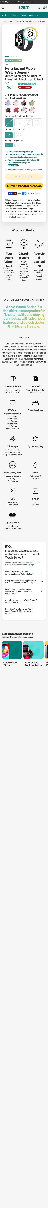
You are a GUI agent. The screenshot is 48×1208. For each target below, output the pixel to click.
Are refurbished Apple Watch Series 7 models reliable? (21, 601)
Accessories (34, 15)
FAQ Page (30, 565)
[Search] (39, 8)
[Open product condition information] (32, 116)
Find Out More (13, 165)
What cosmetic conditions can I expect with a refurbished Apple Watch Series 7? (18, 591)
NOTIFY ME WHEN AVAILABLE (25, 185)
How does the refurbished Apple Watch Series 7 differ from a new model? (19, 611)
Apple (4, 15)
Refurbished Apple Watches (24, 21)
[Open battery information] (22, 141)
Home (4, 21)
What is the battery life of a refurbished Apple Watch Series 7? (19, 573)
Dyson (23, 15)
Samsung (14, 15)
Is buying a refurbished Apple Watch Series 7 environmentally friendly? (20, 581)
